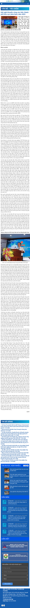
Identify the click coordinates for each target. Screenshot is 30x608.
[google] (26, 465)
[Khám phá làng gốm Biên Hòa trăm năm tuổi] (6, 470)
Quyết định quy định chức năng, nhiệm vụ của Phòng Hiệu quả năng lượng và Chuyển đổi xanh (17, 510)
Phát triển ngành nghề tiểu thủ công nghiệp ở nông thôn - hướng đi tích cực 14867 (19, 476)
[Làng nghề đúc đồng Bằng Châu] (6, 493)
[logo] (15, 1)
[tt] (28, 465)
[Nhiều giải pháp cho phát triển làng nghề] (6, 487)
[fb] (24, 465)
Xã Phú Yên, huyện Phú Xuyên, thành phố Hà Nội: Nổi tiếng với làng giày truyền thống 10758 (19, 482)
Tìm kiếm (7, 584)
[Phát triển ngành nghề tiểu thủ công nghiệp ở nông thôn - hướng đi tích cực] (6, 475)
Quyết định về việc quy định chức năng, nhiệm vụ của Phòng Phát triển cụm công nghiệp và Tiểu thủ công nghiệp (17, 533)
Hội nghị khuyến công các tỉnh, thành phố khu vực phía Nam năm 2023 (14, 13)
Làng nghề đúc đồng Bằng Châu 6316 (19, 491)
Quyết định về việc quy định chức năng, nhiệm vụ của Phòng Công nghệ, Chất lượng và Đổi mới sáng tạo (16, 518)
